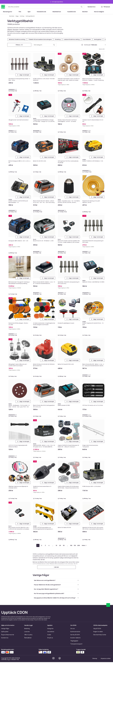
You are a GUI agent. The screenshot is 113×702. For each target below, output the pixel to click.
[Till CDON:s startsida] (3, 7)
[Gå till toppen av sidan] (108, 605)
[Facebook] (59, 658)
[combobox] (45, 7)
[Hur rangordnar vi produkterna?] (82, 44)
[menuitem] (7, 12)
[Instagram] (53, 658)
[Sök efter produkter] (81, 7)
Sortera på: (87, 45)
